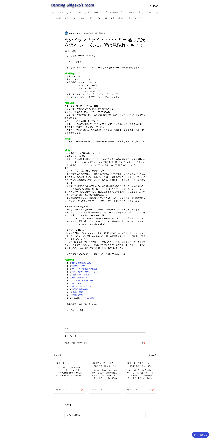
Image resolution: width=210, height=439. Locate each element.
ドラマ (67, 328)
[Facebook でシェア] (66, 336)
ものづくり (137, 18)
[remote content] (105, 317)
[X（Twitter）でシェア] (71, 336)
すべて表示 (152, 355)
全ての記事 (57, 18)
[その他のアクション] (144, 33)
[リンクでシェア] (82, 336)
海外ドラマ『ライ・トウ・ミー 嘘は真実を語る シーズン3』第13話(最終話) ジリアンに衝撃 (104, 364)
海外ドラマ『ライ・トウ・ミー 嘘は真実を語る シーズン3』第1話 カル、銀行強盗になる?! (140, 364)
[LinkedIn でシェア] (76, 336)
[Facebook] (150, 5)
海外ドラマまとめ (64, 363)
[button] (154, 18)
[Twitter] (153, 5)
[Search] (156, 7)
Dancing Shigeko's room (72, 4)
